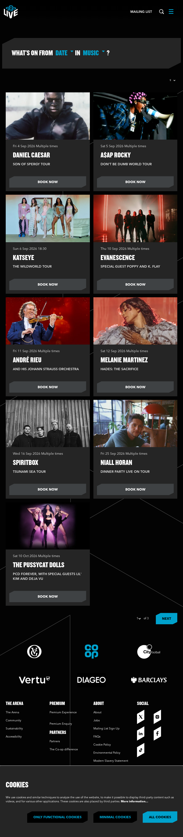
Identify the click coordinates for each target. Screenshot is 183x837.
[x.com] (144, 717)
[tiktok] (144, 750)
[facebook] (161, 733)
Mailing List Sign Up (106, 728)
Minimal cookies (115, 817)
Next (166, 618)
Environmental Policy (106, 753)
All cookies (160, 817)
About (97, 712)
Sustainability (15, 728)
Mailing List (141, 12)
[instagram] (161, 717)
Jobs (96, 720)
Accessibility (14, 736)
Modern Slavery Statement (110, 761)
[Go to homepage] (11, 12)
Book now (48, 182)
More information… (134, 801)
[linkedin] (144, 733)
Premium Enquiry (61, 724)
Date (61, 52)
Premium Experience (63, 712)
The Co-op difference (64, 749)
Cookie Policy (102, 744)
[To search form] (161, 11)
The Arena (12, 712)
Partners (55, 741)
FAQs (96, 736)
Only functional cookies (57, 817)
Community (13, 720)
